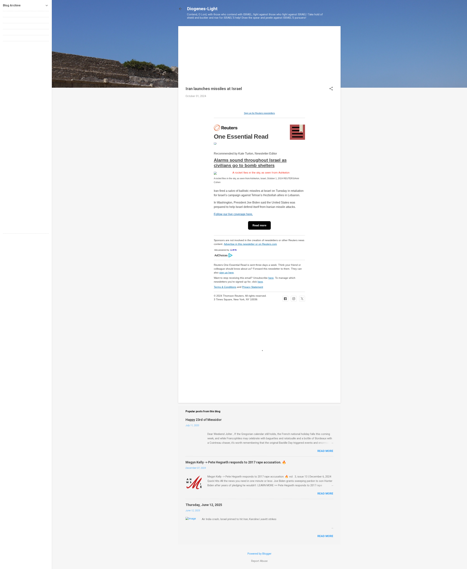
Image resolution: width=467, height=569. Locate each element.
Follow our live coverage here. (233, 214)
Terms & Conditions (225, 287)
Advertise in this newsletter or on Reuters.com (250, 244)
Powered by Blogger (259, 553)
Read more (325, 451)
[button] (331, 89)
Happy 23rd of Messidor (204, 420)
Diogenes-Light (202, 8)
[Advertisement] (259, 59)
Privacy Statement (252, 287)
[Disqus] (26, 90)
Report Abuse (259, 561)
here (271, 277)
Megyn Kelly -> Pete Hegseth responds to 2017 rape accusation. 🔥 (236, 462)
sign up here (226, 272)
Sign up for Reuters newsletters (259, 113)
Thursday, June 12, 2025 (204, 505)
